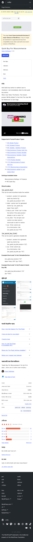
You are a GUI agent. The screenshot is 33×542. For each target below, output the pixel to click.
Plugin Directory (6, 7)
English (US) (28, 404)
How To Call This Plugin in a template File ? (9, 344)
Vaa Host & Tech (10, 377)
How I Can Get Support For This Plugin (13, 329)
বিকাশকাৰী (4, 496)
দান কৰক (20, 496)
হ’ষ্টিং (3, 482)
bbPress (5, 510)
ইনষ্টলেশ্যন (5, 70)
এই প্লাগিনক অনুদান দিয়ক (7, 467)
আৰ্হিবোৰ (19, 485)
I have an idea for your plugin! (10, 334)
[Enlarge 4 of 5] (29, 293)
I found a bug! (6, 339)
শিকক (3, 490)
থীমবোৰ (18, 479)
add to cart (17, 407)
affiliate (23, 407)
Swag (19, 499)
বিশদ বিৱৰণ (5, 61)
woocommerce (27, 410)
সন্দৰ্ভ (3, 476)
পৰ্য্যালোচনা (5, 66)
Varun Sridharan (6, 51)
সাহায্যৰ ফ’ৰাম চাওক (6, 454)
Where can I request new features (12, 355)
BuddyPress (6, 513)
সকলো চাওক (28, 442)
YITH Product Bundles (14, 160)
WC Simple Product (13, 143)
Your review (5, 442)
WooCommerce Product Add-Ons (17, 150)
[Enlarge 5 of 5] (29, 301)
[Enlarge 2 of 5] (13, 309)
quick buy (28, 407)
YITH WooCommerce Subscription (17, 167)
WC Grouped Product (13, 145)
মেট (3, 507)
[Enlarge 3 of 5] (29, 283)
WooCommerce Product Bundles (16, 152)
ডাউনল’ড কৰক (5, 55)
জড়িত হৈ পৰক (20, 490)
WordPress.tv (6, 499)
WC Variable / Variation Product (16, 148)
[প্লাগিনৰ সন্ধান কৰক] (18, 18)
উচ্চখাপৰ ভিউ (4, 415)
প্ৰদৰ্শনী (18, 476)
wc (21, 410)
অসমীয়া (6, 520)
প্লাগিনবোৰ (19, 482)
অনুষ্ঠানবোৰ (19, 493)
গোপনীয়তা (4, 485)
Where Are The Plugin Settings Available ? (14, 350)
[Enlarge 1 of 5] (13, 283)
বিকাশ (4, 74)
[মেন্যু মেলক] (30, 2)
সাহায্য (4, 78)
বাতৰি (3, 479)
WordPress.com (7, 504)
